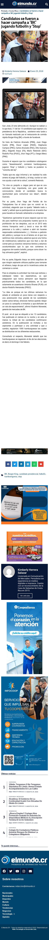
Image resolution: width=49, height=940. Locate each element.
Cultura (5, 905)
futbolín (42, 474)
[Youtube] (17, 871)
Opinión (6, 917)
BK (6, 474)
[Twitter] (11, 871)
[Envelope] (30, 871)
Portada (4, 11)
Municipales (7, 896)
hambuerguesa (11, 477)
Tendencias (7, 908)
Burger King (13, 474)
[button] (2, 4)
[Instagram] (24, 871)
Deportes (6, 899)
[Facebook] (4, 871)
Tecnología (7, 914)
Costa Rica (13, 11)
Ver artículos (25, 596)
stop (20, 477)
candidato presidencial (28, 474)
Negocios (6, 911)
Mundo (5, 902)
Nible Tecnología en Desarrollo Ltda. (24, 929)
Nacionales (7, 893)
